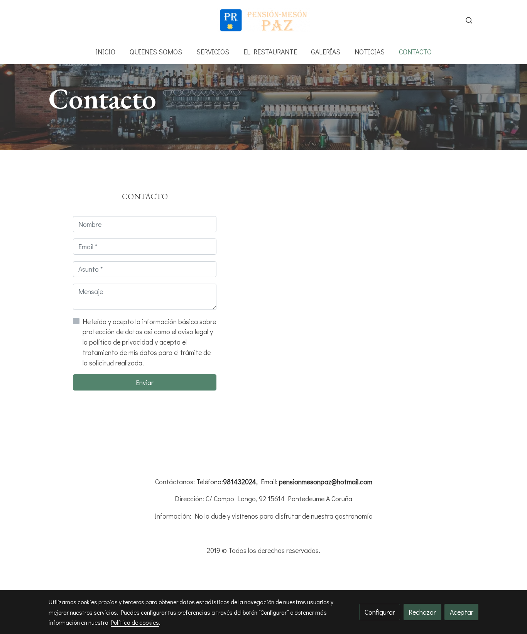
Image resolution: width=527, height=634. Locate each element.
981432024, (240, 481)
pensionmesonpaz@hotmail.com (325, 481)
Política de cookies (237, 569)
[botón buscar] (469, 20)
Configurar (380, 612)
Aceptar (461, 612)
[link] (263, 20)
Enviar (145, 382)
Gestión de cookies (290, 569)
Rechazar (422, 612)
